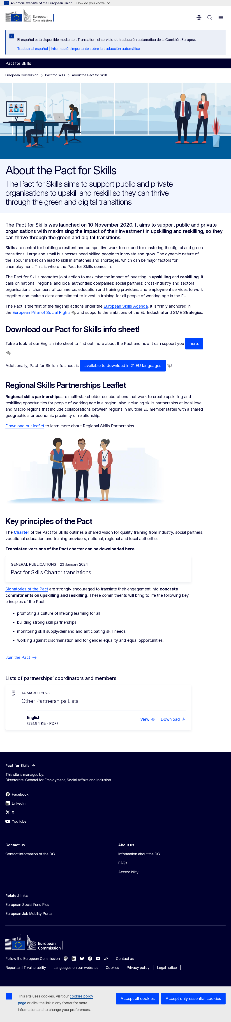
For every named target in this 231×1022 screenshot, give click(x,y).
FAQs (122, 863)
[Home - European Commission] (32, 16)
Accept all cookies (137, 998)
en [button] (199, 18)
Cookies (112, 967)
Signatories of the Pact (26, 589)
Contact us (125, 958)
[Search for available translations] (74, 313)
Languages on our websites (75, 967)
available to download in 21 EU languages (122, 365)
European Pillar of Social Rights (41, 312)
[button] (147, 719)
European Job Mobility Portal (28, 913)
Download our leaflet (24, 425)
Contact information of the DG (30, 854)
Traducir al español (32, 48)
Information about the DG (139, 854)
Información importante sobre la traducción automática (95, 48)
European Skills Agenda (126, 306)
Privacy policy (138, 967)
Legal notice (167, 967)
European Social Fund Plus (27, 904)
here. (194, 343)
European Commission (21, 75)
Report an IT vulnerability (25, 967)
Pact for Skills (55, 75)
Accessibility (128, 872)
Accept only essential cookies (193, 998)
